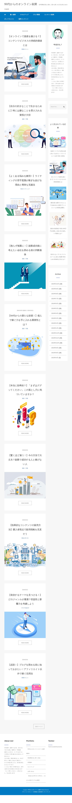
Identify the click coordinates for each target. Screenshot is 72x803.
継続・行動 (25, 119)
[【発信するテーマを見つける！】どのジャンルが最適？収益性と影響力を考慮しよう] (25, 625)
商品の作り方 (25, 538)
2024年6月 (54, 303)
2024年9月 (54, 289)
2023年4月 (54, 357)
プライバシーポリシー (27, 791)
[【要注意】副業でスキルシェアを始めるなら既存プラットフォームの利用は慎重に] (58, 193)
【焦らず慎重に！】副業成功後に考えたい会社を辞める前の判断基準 (25, 250)
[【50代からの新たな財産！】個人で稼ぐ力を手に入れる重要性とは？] (25, 345)
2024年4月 (54, 313)
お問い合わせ (31, 771)
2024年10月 (55, 284)
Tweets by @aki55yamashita (55, 746)
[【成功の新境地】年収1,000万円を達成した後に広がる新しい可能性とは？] (58, 219)
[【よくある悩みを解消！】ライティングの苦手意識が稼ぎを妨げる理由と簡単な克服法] (25, 206)
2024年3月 (54, 318)
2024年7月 (54, 298)
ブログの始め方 (25, 608)
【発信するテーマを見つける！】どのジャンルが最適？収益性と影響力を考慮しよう (25, 599)
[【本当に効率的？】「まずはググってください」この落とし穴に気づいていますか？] (25, 415)
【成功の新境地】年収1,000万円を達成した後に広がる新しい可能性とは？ (58, 231)
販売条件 (41, 791)
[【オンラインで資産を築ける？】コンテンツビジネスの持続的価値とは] (25, 66)
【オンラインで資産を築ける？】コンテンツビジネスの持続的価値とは (25, 40)
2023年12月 (55, 333)
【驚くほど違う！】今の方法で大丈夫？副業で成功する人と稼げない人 (25, 459)
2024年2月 (54, 323)
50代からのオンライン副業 (34, 789)
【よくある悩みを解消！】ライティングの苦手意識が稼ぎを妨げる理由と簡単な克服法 (25, 180)
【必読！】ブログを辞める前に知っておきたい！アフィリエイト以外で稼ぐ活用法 (25, 669)
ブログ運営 (36, 14)
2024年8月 (54, 294)
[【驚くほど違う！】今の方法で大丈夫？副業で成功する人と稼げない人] (25, 485)
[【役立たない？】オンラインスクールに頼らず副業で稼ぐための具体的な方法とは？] (58, 244)
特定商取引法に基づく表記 (34, 758)
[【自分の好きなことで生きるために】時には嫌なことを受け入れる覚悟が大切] (25, 136)
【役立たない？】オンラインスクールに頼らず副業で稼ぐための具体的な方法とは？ (58, 257)
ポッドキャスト (9, 19)
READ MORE (25, 84)
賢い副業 (13, 14)
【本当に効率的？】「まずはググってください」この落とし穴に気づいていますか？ (25, 389)
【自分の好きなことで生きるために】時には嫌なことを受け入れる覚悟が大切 (25, 110)
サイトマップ (31, 767)
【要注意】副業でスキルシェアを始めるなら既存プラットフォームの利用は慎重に (58, 205)
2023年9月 (54, 348)
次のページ (38, 726)
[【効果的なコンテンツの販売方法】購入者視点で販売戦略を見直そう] (25, 555)
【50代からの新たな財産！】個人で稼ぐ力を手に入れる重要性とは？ (25, 320)
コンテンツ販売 (49, 14)
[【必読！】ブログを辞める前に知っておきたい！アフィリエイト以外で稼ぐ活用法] (25, 695)
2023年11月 (55, 338)
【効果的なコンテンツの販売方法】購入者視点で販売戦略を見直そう (25, 529)
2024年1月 (54, 328)
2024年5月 (54, 308)
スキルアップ (24, 14)
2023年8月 (54, 353)
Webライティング (25, 189)
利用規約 (30, 762)
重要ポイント (25, 49)
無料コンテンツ (23, 19)
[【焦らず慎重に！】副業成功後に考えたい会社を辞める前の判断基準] (25, 276)
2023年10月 (55, 343)
